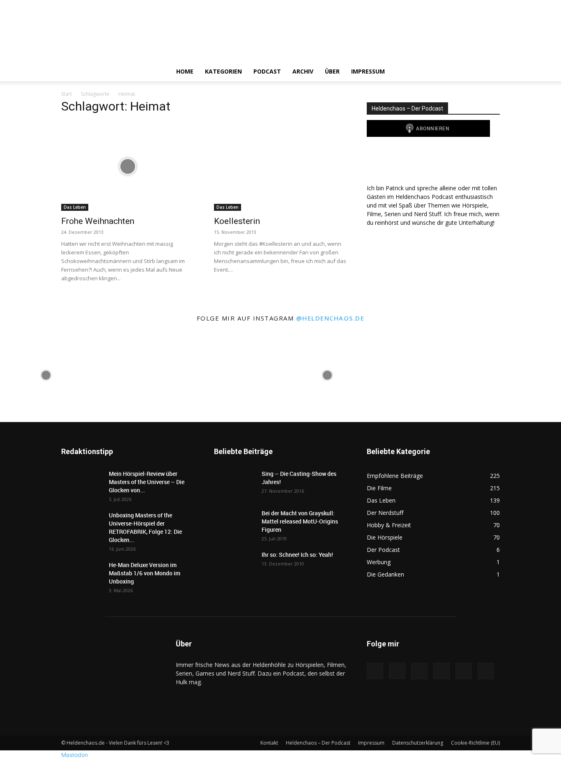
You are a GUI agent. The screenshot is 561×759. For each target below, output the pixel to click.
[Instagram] (416, 71)
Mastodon (74, 754)
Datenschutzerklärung (417, 742)
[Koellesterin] (280, 166)
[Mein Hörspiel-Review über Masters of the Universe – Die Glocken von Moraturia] (81, 484)
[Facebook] (402, 71)
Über (332, 71)
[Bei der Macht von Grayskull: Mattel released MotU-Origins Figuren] (234, 523)
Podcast (267, 71)
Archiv (302, 71)
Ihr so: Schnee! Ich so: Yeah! (297, 554)
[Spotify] (430, 71)
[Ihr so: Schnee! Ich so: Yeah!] (234, 564)
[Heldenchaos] (280, 31)
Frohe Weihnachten (97, 221)
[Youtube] (458, 71)
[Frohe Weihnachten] (127, 166)
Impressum (368, 71)
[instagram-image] (46, 374)
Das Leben (75, 207)
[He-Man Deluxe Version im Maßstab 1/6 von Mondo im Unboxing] (81, 575)
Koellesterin (237, 221)
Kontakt (269, 742)
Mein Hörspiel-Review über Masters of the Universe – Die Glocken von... (146, 482)
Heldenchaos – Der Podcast (318, 742)
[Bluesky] (472, 71)
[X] (444, 71)
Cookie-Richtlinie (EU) (475, 742)
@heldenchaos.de (330, 318)
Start (66, 93)
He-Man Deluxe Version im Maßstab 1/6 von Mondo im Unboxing (144, 573)
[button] (490, 72)
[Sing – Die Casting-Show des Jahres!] (234, 484)
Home (184, 71)
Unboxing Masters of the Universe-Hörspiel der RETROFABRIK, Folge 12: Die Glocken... (145, 527)
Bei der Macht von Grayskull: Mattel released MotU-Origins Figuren (300, 521)
